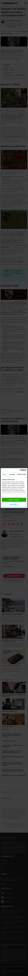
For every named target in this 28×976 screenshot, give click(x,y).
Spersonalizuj (13, 504)
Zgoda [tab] (4, 474)
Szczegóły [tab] (12, 474)
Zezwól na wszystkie (14, 499)
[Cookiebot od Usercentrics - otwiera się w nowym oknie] (20, 470)
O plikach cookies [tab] (21, 474)
